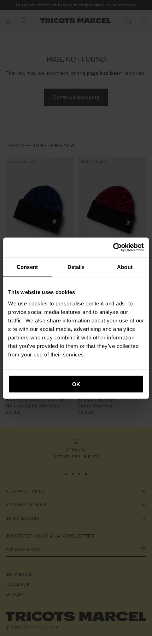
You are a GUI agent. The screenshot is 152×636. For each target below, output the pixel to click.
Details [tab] (76, 267)
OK (76, 384)
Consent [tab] (27, 267)
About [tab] (125, 267)
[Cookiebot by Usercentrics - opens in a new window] (113, 247)
